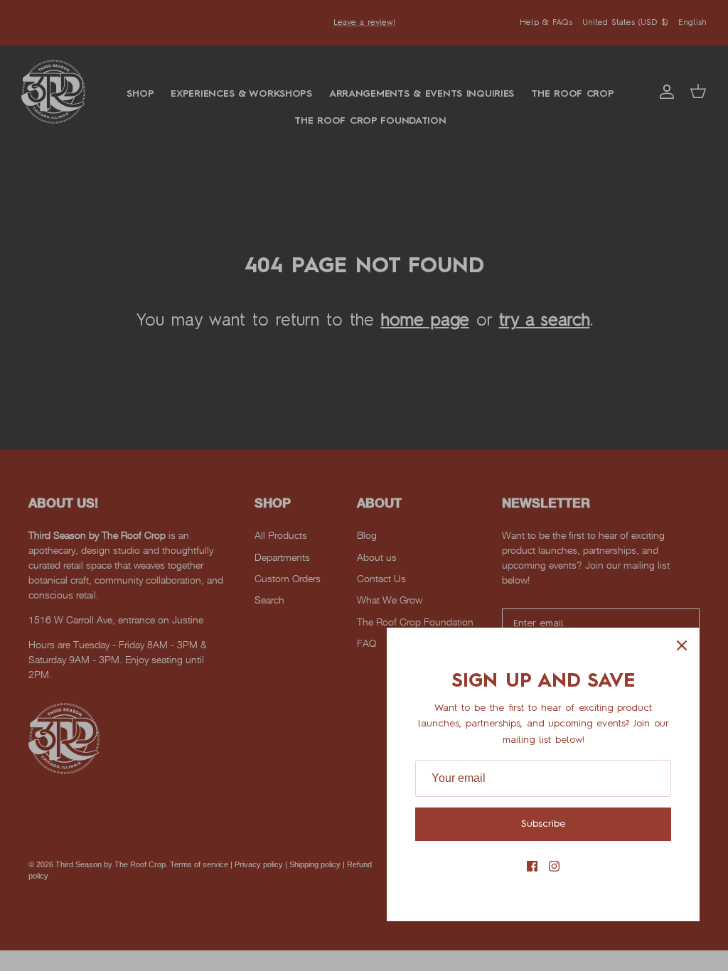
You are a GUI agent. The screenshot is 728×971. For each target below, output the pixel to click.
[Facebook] (532, 866)
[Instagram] (554, 866)
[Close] (681, 645)
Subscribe (543, 824)
